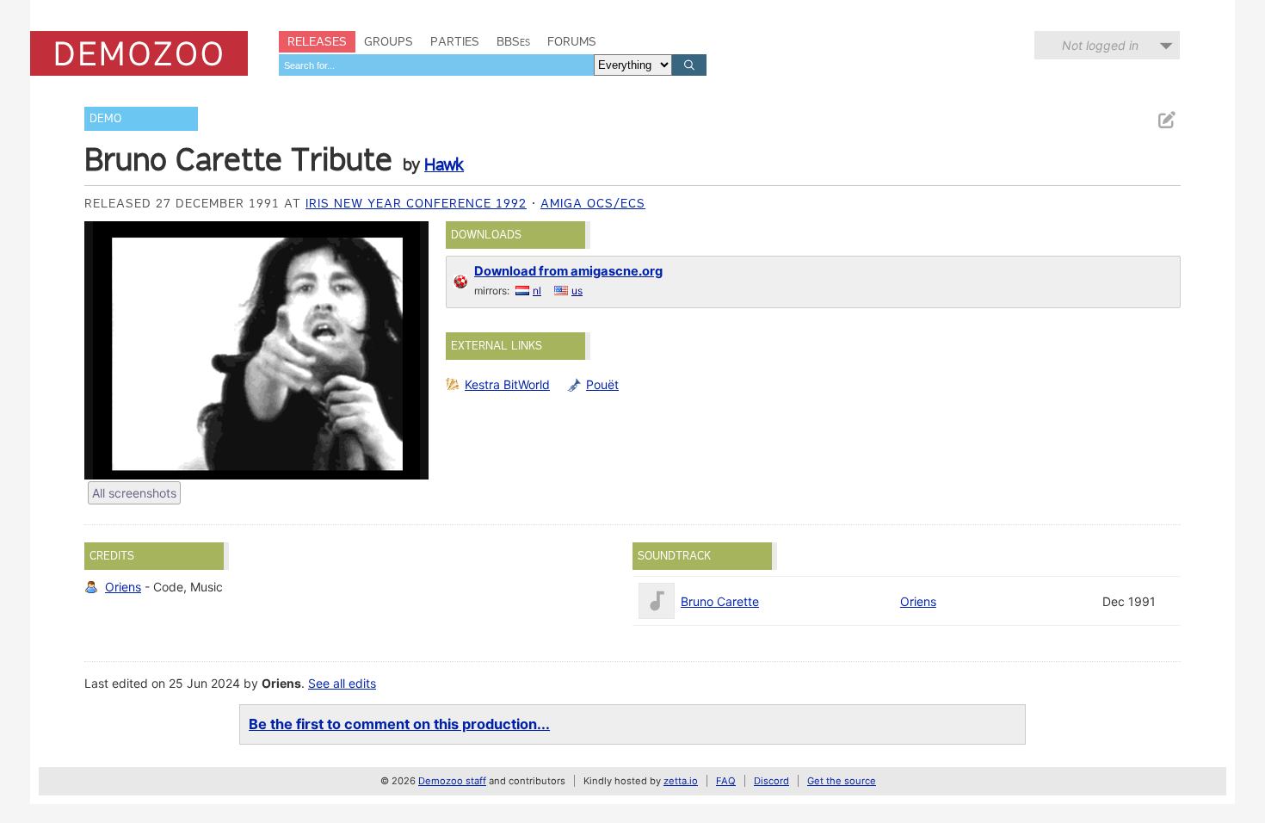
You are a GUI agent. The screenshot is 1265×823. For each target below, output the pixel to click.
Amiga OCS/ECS (592, 203)
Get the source (841, 781)
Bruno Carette (720, 601)
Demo (105, 118)
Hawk (444, 164)
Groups (388, 41)
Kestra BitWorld (507, 384)
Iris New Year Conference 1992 (416, 203)
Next (407, 350)
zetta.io (680, 781)
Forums (571, 41)
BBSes (513, 41)
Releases (317, 41)
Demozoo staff (452, 781)
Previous (105, 350)
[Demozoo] (139, 53)
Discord (771, 781)
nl (537, 290)
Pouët (602, 384)
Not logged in (1100, 45)
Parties (454, 41)
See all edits (342, 683)
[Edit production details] (1166, 120)
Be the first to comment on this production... (399, 724)
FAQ (726, 781)
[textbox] (436, 65)
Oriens (123, 586)
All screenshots (134, 493)
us (577, 290)
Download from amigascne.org (568, 271)
